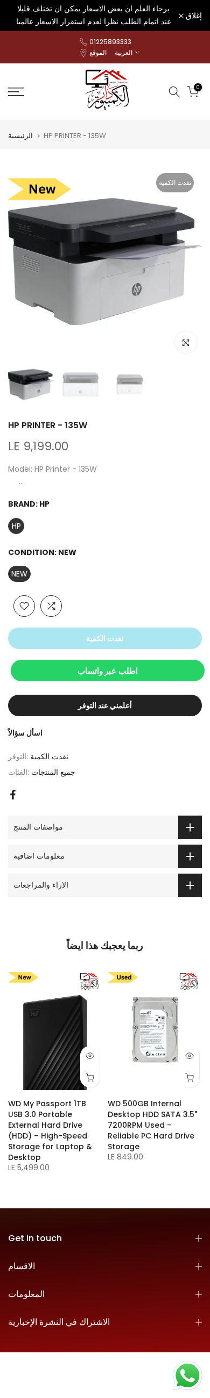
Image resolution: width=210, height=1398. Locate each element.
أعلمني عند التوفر (105, 705)
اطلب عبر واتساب (108, 670)
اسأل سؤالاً (25, 732)
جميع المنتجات (53, 772)
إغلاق (193, 15)
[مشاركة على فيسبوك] (13, 794)
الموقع (98, 52)
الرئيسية (20, 135)
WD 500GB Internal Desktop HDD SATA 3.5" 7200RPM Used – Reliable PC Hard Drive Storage (152, 1124)
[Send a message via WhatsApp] (188, 1376)
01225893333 (110, 41)
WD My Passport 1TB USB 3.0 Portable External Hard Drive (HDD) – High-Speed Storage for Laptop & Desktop (50, 1130)
